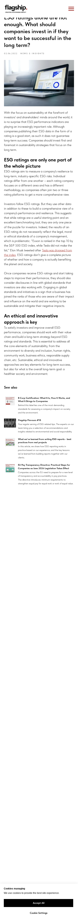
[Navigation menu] (71, 9)
